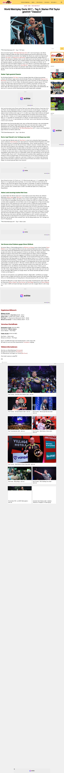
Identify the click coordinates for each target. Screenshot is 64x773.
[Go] (62, 48)
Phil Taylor (8, 57)
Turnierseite (19, 350)
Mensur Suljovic (13, 282)
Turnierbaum (27, 342)
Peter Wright (30, 282)
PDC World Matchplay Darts (20, 53)
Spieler (33, 2)
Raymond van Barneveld (19, 57)
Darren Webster (45, 282)
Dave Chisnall (13, 141)
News (29, 5)
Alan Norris (22, 140)
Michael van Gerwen (29, 247)
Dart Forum (24, 353)
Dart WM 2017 (24, 65)
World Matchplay (36, 5)
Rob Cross (19, 197)
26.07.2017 (33, 15)
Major (25, 5)
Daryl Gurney (22, 282)
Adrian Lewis (10, 197)
